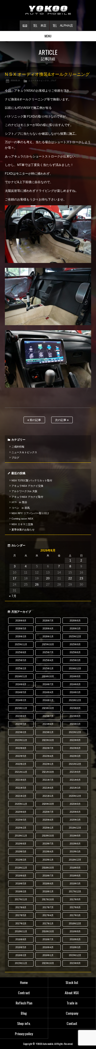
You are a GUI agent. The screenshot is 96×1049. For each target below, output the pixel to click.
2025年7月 (48, 652)
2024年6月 (75, 684)
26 (37, 584)
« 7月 (12, 596)
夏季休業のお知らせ (23, 529)
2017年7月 (48, 907)
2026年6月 (75, 620)
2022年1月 (48, 764)
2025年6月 (75, 652)
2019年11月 (21, 835)
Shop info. (24, 1023)
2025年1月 (48, 668)
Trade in (72, 1002)
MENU (48, 36)
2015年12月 (75, 955)
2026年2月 (20, 636)
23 (81, 578)
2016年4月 (48, 947)
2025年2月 (20, 668)
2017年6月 (75, 907)
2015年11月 (21, 963)
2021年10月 (48, 772)
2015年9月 (75, 963)
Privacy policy (24, 1033)
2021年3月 (75, 788)
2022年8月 (20, 748)
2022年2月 (20, 764)
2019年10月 (48, 835)
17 (14, 578)
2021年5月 (20, 788)
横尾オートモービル (48, 10)
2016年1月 (48, 955)
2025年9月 (75, 644)
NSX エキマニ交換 (22, 524)
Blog (24, 1013)
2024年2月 (20, 700)
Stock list (72, 982)
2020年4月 (48, 820)
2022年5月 (20, 756)
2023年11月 (21, 708)
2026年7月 (48, 620)
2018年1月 (48, 891)
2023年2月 (20, 732)
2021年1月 (48, 796)
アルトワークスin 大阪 (24, 491)
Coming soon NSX (22, 518)
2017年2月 (20, 923)
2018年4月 (48, 883)
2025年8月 (20, 652)
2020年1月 (48, 828)
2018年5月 (20, 883)
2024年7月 (48, 684)
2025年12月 (75, 636)
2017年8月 (20, 907)
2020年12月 (75, 796)
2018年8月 (20, 875)
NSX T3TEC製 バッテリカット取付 (32, 480)
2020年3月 (75, 820)
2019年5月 (20, 851)
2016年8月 (20, 939)
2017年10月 (48, 899)
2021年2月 (20, 796)
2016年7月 (48, 939)
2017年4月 (48, 915)
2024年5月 (20, 692)
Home (24, 982)
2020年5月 (20, 820)
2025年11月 (21, 644)
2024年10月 (48, 676)
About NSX (72, 992)
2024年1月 (48, 700)
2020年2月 (20, 828)
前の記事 (35, 419)
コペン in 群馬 (21, 507)
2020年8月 (20, 812)
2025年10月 (48, 644)
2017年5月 (20, 915)
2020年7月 (48, 812)
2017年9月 (75, 899)
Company (72, 1013)
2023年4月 (48, 724)
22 (70, 578)
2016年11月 (21, 931)
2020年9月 (75, 804)
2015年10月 (48, 963)
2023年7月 (48, 716)
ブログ (53, 80)
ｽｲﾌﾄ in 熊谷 (19, 502)
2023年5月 (20, 724)
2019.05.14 (15, 80)
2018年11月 (21, 867)
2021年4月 (48, 788)
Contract (24, 992)
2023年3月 (75, 724)
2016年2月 (20, 955)
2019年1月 (48, 860)
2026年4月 (48, 628)
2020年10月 (48, 804)
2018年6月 (75, 875)
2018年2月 (20, 891)
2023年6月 (75, 716)
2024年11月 (21, 676)
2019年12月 (75, 828)
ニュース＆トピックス (38, 80)
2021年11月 (21, 772)
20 (48, 578)
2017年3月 (75, 915)
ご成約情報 (18, 446)
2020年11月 (21, 804)
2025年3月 (75, 660)
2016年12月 (75, 923)
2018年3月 (75, 883)
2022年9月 (75, 740)
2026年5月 (20, 628)
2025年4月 (48, 660)
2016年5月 (20, 947)
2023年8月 (20, 716)
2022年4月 (48, 756)
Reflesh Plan (24, 1002)
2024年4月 (48, 692)
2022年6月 (75, 748)
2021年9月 (75, 772)
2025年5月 (20, 660)
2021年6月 (75, 780)
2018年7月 (48, 875)
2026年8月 (20, 620)
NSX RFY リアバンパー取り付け (30, 513)
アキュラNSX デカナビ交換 (27, 485)
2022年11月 (21, 740)
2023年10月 (48, 708)
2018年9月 (75, 867)
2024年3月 (75, 692)
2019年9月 (75, 835)
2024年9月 (75, 676)
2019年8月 (20, 843)
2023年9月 (75, 708)
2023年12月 (75, 700)
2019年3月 (75, 851)
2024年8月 (20, 684)
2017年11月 (21, 899)
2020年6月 (75, 812)
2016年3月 (75, 947)
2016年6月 (75, 939)
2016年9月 (75, 931)
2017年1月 (48, 923)
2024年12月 (75, 668)
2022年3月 (75, 756)
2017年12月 (75, 891)
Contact (72, 1023)
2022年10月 (48, 740)
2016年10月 (48, 931)
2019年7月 (48, 843)
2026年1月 (48, 636)
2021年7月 (48, 780)
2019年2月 (20, 860)
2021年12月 (75, 764)
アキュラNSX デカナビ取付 (27, 496)
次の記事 (61, 419)
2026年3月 (75, 628)
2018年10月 (48, 867)
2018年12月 (75, 860)
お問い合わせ (25, 25)
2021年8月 (20, 780)
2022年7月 (48, 748)
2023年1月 (48, 732)
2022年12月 (75, 732)
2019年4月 (48, 851)
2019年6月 (75, 843)
